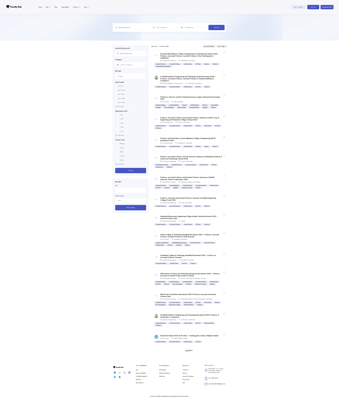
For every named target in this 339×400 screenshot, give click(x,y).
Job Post (313, 7)
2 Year (121, 123)
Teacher (122, 148)
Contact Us (185, 370)
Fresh (121, 115)
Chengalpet (201, 299)
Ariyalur (183, 221)
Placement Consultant (174, 305)
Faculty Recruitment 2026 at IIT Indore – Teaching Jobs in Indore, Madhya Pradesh (189, 336)
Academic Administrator (162, 243)
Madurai (190, 299)
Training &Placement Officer (163, 66)
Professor (122, 156)
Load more (188, 350)
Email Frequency (119, 196)
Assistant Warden (187, 185)
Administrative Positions (169, 60)
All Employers (162, 370)
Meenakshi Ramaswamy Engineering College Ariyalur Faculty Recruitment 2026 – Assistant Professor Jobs (189, 217)
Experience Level (121, 111)
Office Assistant (182, 107)
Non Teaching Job (169, 107)
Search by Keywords (122, 48)
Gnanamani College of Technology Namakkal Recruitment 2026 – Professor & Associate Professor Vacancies (188, 256)
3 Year (121, 127)
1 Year (121, 119)
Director (185, 105)
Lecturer (206, 146)
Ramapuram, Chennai (199, 278)
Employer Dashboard (164, 373)
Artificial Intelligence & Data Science (173, 83)
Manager (122, 144)
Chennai (180, 122)
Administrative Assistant (162, 165)
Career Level (119, 140)
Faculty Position (188, 64)
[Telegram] (115, 377)
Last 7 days (121, 94)
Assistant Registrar (174, 105)
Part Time (217, 126)
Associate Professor (175, 64)
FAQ (183, 383)
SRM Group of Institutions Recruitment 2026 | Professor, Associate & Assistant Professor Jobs (188, 295)
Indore (175, 338)
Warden (213, 107)
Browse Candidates (141, 373)
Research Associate (187, 188)
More (85, 7)
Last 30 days (121, 102)
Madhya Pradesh (183, 338)
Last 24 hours (122, 90)
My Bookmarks (139, 383)
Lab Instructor (159, 167)
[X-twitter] (119, 377)
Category (118, 59)
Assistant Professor (161, 64)
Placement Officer (194, 107)
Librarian (206, 64)
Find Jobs (216, 27)
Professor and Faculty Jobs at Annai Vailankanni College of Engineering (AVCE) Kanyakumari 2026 (187, 139)
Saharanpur (184, 182)
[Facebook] (115, 372)
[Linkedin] (129, 372)
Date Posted (119, 82)
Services (75, 7)
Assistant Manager (160, 105)
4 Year (121, 131)
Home (40, 7)
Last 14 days (121, 98)
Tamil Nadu (191, 60)
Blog (56, 7)
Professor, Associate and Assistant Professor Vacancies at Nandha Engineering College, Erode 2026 (188, 199)
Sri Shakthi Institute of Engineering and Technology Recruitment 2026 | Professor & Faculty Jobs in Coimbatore (189, 316)
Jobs (47, 7)
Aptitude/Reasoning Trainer (179, 243)
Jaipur (175, 102)
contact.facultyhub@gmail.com (216, 384)
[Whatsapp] (119, 372)
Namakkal (177, 239)
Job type (118, 71)
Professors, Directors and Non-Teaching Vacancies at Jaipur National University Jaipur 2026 (190, 98)
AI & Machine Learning (169, 299)
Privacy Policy (186, 379)
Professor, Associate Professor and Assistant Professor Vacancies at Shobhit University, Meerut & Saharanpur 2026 (187, 178)
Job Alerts (138, 379)
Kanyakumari (181, 143)
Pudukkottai (184, 60)
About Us (184, 373)
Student (122, 160)
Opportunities (65, 7)
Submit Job (162, 376)
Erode (182, 203)
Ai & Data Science (168, 122)
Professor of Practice (200, 284)
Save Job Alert (130, 208)
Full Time (198, 64)
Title (116, 186)
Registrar (205, 107)
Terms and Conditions (188, 376)
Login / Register (298, 7)
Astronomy (166, 338)
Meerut (190, 182)
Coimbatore (198, 83)
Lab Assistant (214, 105)
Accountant (166, 102)
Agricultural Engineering (169, 203)
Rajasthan (180, 102)
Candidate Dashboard (141, 376)
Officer (122, 152)
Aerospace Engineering (169, 161)
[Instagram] (124, 372)
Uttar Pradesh (196, 182)
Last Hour (120, 86)
